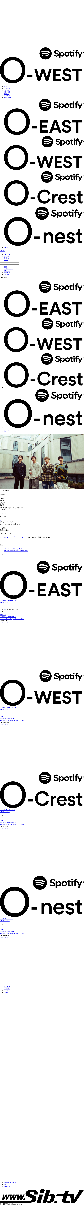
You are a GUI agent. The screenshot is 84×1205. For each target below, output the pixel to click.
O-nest (6, 260)
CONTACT (4, 622)
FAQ (5, 1184)
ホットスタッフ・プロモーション (12, 537)
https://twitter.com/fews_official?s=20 (16, 551)
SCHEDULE (8, 88)
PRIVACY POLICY (11, 1182)
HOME (6, 247)
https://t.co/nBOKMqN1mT (13, 549)
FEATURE (7, 96)
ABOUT (7, 92)
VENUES (7, 97)
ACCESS (7, 90)
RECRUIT (7, 1186)
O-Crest (6, 258)
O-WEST (7, 256)
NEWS (6, 94)
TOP (5, 86)
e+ (1, 520)
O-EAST (7, 254)
